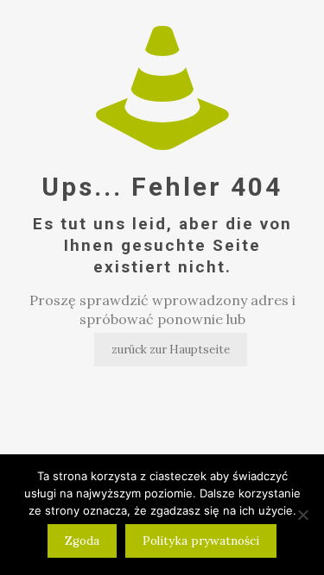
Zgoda (82, 541)
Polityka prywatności (201, 541)
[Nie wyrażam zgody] (302, 514)
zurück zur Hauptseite (170, 349)
